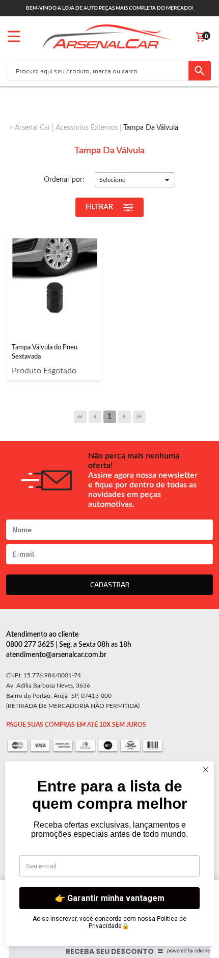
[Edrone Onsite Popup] (109, 479)
